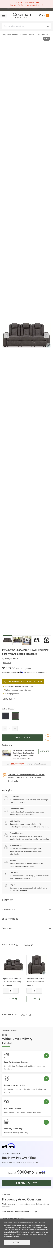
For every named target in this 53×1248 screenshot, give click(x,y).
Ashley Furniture (11, 658)
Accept (17, 1242)
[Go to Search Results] (48, 26)
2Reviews (7, 663)
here (17, 1237)
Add (11, 999)
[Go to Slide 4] (36, 640)
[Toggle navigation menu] (3, 16)
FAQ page (33, 1211)
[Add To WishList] (48, 737)
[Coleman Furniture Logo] (22, 16)
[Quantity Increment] (14, 728)
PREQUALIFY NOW (26, 1183)
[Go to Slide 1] (7, 640)
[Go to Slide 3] (27, 640)
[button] (40, 15)
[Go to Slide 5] (46, 640)
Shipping (7, 928)
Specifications (10, 919)
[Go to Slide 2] (17, 640)
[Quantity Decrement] (4, 728)
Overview (7, 900)
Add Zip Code (7, 699)
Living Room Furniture (10, 35)
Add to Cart (22, 738)
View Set (44, 751)
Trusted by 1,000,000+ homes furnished (26, 774)
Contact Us (37, 8)
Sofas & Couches (28, 35)
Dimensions (8, 910)
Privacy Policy (29, 1234)
